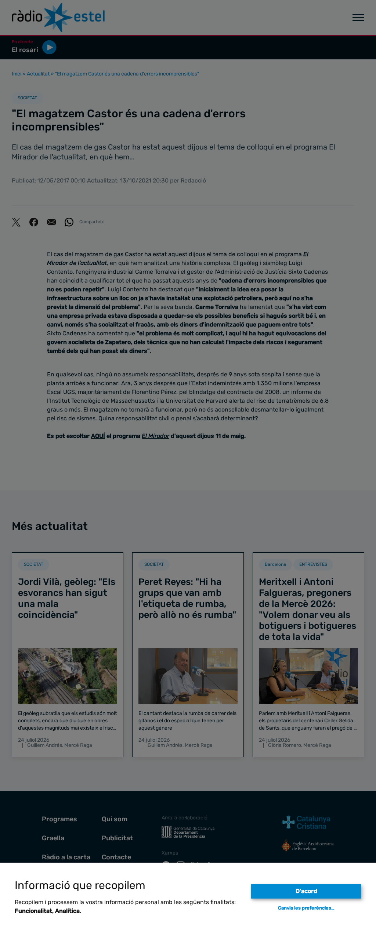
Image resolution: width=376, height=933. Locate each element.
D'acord (306, 891)
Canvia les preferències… (306, 908)
